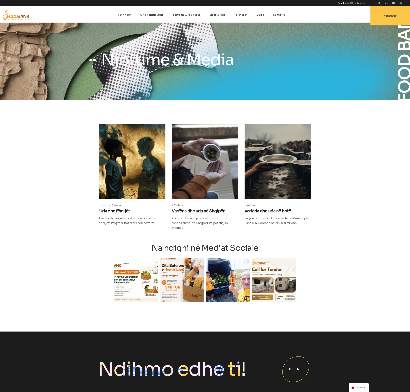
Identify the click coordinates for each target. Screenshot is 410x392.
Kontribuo (295, 369)
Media (260, 15)
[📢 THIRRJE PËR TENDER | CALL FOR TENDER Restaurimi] (274, 280)
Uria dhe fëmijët (114, 210)
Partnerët (240, 15)
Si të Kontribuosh (151, 15)
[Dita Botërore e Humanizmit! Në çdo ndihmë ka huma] (182, 280)
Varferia (116, 205)
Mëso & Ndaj (218, 15)
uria (104, 205)
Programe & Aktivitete (186, 15)
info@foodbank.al (355, 3)
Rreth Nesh (124, 15)
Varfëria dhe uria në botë (268, 210)
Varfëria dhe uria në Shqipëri (199, 210)
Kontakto (279, 15)
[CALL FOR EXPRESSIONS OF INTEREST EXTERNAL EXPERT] (136, 280)
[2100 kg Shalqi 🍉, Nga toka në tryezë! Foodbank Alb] (228, 280)
